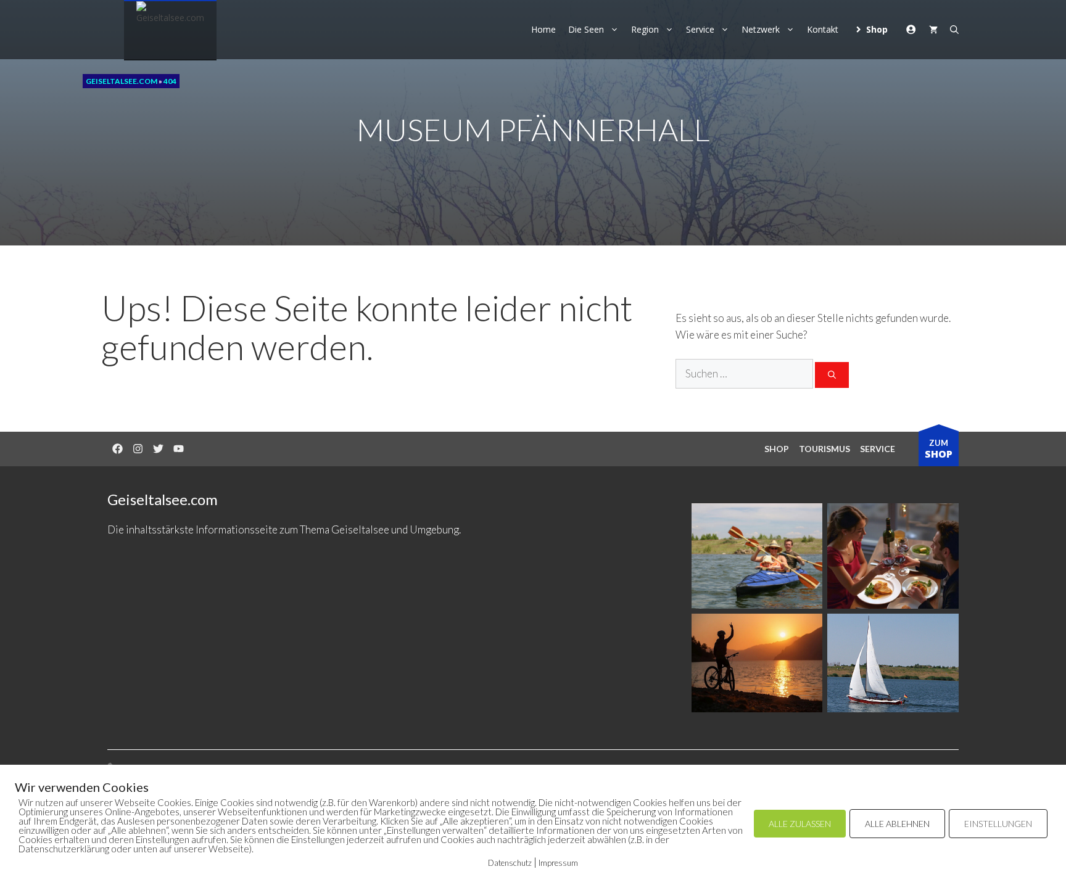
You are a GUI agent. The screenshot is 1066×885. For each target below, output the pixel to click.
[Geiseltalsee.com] (170, 30)
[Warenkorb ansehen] (933, 29)
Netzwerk (761, 29)
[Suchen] (832, 375)
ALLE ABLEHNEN (897, 823)
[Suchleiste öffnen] (954, 29)
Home (543, 29)
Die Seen (586, 29)
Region (645, 29)
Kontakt (822, 29)
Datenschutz (510, 863)
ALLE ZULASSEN (800, 823)
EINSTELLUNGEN (998, 823)
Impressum (558, 863)
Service (700, 29)
